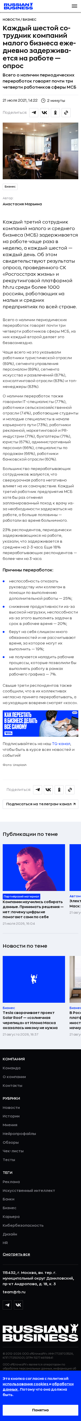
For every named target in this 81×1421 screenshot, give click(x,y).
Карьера (11, 1217)
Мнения (10, 1125)
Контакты (12, 1086)
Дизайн (10, 1234)
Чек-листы (13, 1151)
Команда (11, 1068)
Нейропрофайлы (19, 1134)
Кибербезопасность (23, 1225)
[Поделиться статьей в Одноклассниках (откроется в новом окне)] (55, 112)
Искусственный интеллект (29, 1191)
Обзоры (11, 1142)
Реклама (11, 1182)
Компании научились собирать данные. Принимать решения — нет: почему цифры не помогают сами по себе (33, 909)
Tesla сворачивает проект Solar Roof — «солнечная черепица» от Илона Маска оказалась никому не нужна (30, 1020)
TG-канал (61, 744)
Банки (8, 1199)
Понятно (40, 1410)
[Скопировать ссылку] (66, 112)
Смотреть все (16, 1254)
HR (5, 1243)
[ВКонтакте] (18, 1304)
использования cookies (26, 1384)
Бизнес (29, 19)
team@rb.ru (14, 1292)
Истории (11, 1116)
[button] (74, 6)
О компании (14, 1077)
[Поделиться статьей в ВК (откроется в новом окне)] (44, 112)
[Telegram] (7, 1304)
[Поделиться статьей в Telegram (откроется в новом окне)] (33, 112)
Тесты (9, 1160)
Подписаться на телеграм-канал (39, 804)
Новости (11, 19)
